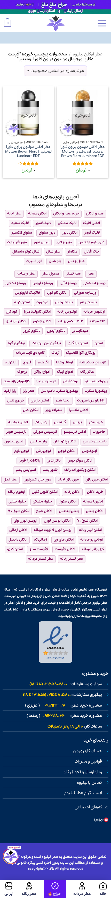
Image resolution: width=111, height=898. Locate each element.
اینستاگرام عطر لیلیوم (83, 793)
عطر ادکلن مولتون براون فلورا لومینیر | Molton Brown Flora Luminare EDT (28, 152)
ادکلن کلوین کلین (45, 492)
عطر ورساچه (26, 273)
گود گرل (11, 311)
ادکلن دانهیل (18, 539)
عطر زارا (28, 391)
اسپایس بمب (25, 470)
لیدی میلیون (13, 441)
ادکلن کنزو (15, 549)
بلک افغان (91, 251)
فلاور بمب (50, 470)
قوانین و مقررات (88, 761)
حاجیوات (99, 431)
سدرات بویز (53, 410)
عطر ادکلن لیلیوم (88, 54)
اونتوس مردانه (94, 311)
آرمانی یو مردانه (91, 539)
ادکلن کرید (22, 302)
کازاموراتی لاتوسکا (17, 381)
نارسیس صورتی (45, 431)
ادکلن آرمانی (18, 530)
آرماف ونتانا (64, 362)
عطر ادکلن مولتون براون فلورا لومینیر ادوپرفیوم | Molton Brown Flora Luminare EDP (82, 152)
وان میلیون (38, 441)
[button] (102, 23)
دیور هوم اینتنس (91, 242)
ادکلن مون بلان (96, 479)
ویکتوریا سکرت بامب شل (59, 391)
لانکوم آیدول (56, 330)
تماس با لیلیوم (89, 783)
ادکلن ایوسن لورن (57, 520)
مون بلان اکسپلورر (37, 479)
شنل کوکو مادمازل (25, 251)
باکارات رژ (54, 460)
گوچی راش (43, 451)
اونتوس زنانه (67, 311)
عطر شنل (53, 251)
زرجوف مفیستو (96, 381)
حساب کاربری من (87, 751)
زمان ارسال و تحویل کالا (83, 772)
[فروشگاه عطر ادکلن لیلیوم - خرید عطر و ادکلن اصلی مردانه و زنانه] (55, 23)
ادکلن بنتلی (94, 511)
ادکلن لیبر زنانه (90, 530)
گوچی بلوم (21, 451)
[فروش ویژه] (55, 889)
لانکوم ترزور (31, 330)
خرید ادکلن (95, 492)
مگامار (72, 251)
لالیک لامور (43, 223)
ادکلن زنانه (72, 492)
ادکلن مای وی (64, 539)
